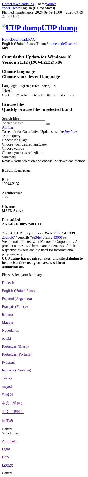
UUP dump (59, 28)
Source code (55, 44)
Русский (8, 362)
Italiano (7, 315)
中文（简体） (13, 403)
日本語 (7, 420)
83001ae (59, 237)
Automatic (9, 441)
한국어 (7, 395)
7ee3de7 (36, 237)
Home (6, 4)
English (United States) (19, 291)
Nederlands (10, 330)
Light (6, 449)
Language (9, 86)
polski (6, 338)
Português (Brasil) (15, 346)
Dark (5, 457)
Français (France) (15, 307)
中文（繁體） (13, 412)
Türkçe (7, 378)
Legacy (7, 465)
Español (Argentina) (17, 299)
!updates (71, 132)
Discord (15, 8)
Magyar (7, 322)
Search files (10, 118)
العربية (7, 386)
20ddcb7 (8, 237)
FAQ (32, 4)
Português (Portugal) (17, 354)
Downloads (19, 4)
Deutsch (8, 283)
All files (8, 127)
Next (7, 90)
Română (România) (16, 370)
